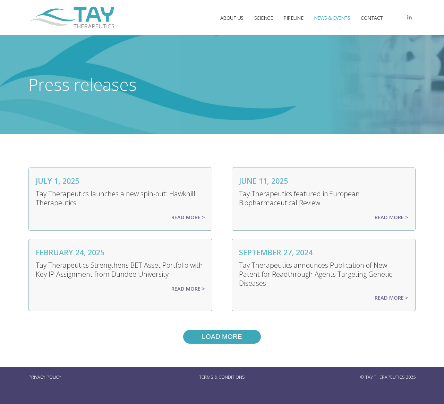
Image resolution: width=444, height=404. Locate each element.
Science (263, 18)
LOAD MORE (222, 336)
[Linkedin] (409, 17)
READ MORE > (188, 217)
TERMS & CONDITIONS (222, 377)
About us (232, 18)
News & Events (332, 18)
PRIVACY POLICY (44, 377)
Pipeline (293, 18)
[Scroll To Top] (432, 396)
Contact (372, 18)
